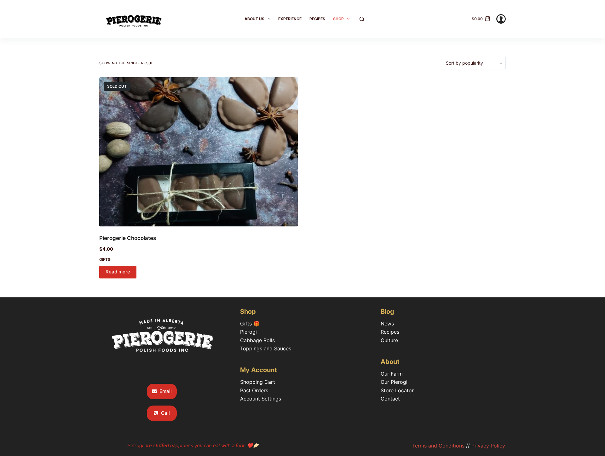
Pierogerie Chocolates (127, 238)
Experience (290, 18)
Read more (118, 272)
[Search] (362, 19)
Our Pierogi (394, 382)
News (387, 323)
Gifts (104, 259)
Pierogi (248, 332)
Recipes (317, 18)
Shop (338, 18)
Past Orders (254, 390)
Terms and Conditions (438, 445)
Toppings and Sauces (265, 348)
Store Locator (397, 390)
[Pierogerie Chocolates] (198, 151)
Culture (389, 340)
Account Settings (260, 398)
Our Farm (392, 374)
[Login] (501, 19)
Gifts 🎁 (250, 323)
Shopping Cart (257, 382)
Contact (390, 398)
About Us (254, 18)
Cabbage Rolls (257, 340)
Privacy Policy (488, 445)
